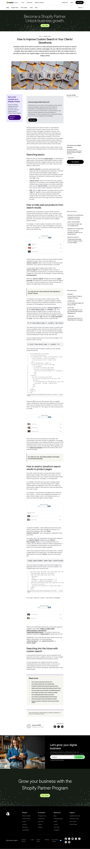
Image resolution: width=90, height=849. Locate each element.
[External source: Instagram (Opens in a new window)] (76, 839)
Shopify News (14, 7)
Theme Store (41, 818)
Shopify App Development (74, 221)
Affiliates (40, 827)
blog (40, 36)
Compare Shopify (58, 818)
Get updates (75, 162)
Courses (56, 824)
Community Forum (74, 818)
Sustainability (25, 830)
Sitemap (47, 839)
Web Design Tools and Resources (75, 215)
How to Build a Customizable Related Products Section (44, 696)
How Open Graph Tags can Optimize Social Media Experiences (46, 690)
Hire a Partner (73, 821)
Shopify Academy (39, 2)
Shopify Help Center (75, 816)
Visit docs (33, 120)
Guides (55, 821)
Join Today (45, 25)
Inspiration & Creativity (73, 237)
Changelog (56, 830)
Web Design (70, 294)
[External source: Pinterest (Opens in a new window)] (69, 842)
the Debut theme (31, 275)
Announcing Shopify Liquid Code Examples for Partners (44, 698)
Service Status (73, 824)
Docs (23, 2)
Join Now (79, 2)
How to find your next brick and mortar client (42, 681)
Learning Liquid (47, 36)
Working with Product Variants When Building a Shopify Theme (46, 688)
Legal (32, 839)
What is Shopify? (26, 816)
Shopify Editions (26, 818)
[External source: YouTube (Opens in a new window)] (72, 839)
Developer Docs (42, 816)
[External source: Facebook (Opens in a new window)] (55, 726)
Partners (40, 824)
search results (48, 158)
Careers (24, 821)
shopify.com (65, 2)
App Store (40, 821)
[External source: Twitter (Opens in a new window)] (58, 726)
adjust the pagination (36, 447)
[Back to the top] (7, 813)
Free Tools (56, 827)
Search (80, 7)
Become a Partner (12, 117)
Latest (31, 7)
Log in (71, 2)
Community (29, 2)
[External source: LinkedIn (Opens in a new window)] (62, 726)
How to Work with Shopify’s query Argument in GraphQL (45, 692)
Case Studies (24, 7)
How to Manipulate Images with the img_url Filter (43, 694)
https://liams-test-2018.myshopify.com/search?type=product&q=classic (41, 630)
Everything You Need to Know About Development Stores (45, 686)
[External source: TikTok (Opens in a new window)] (79, 839)
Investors (24, 824)
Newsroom (25, 827)
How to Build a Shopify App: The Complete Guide (43, 684)
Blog (7, 7)
